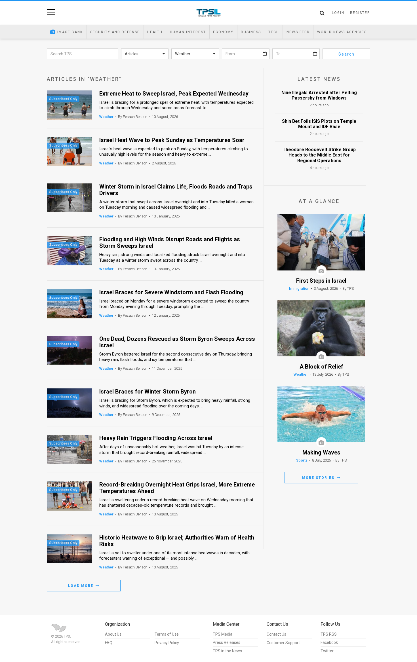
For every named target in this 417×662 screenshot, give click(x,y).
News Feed (298, 32)
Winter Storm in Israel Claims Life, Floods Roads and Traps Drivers (175, 189)
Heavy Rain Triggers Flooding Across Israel (155, 438)
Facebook (329, 642)
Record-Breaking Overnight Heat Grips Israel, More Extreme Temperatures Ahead (177, 487)
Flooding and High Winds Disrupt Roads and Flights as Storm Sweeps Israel (169, 242)
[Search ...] (322, 13)
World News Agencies (342, 32)
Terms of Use (167, 634)
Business (251, 32)
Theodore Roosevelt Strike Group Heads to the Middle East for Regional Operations (319, 155)
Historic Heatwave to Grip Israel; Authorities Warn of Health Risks (176, 540)
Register (360, 13)
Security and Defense (115, 32)
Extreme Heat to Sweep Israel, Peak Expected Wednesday (173, 93)
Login (338, 13)
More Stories (319, 478)
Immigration (299, 288)
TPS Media (222, 634)
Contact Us (276, 634)
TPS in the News (227, 651)
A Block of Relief (321, 366)
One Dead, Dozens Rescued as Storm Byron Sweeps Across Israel (177, 342)
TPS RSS (329, 634)
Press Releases (226, 642)
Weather (106, 117)
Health (155, 32)
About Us (113, 634)
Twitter (327, 651)
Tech (273, 32)
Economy (223, 32)
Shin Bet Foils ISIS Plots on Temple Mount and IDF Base (319, 124)
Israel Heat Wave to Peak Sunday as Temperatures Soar (172, 140)
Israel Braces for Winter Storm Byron (147, 391)
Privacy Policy (167, 642)
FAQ (108, 642)
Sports (302, 460)
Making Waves (321, 452)
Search (346, 54)
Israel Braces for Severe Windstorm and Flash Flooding (171, 292)
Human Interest (188, 32)
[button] (145, 54)
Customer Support (283, 642)
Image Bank (70, 32)
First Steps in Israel (321, 281)
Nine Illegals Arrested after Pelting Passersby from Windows (319, 95)
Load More (81, 586)
